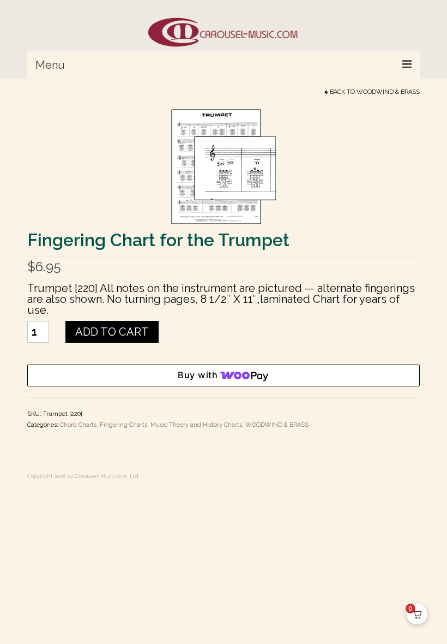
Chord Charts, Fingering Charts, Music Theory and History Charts (151, 424)
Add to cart (112, 331)
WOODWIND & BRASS (388, 92)
